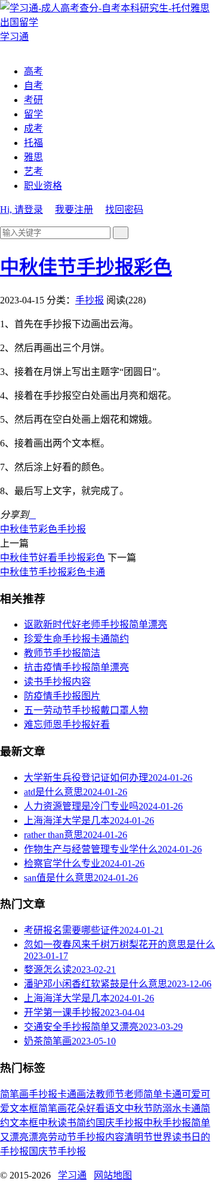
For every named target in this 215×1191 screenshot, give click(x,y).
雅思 (33, 157)
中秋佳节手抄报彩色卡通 (52, 572)
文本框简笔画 (38, 1108)
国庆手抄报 (119, 1123)
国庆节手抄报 (57, 1151)
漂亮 (38, 1137)
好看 (95, 1108)
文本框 (24, 1123)
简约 (86, 1123)
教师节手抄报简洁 (62, 653)
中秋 (47, 1123)
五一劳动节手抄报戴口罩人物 (86, 710)
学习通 (72, 1175)
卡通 (66, 1094)
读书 (66, 1123)
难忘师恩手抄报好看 (67, 724)
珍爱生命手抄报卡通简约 (76, 639)
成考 (33, 128)
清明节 (138, 1137)
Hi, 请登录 (21, 209)
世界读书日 (177, 1137)
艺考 (33, 171)
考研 (33, 100)
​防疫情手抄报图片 (62, 696)
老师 (133, 1094)
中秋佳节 (19, 529)
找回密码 (124, 209)
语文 (114, 1108)
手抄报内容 (100, 1137)
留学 (33, 114)
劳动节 (62, 1137)
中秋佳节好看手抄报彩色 (52, 558)
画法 (86, 1094)
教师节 (110, 1094)
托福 (33, 143)
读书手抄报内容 (57, 682)
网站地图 (113, 1175)
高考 (33, 71)
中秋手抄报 (167, 1123)
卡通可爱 (181, 1094)
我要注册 (74, 209)
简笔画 (14, 1094)
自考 (33, 85)
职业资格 (43, 186)
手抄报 (89, 300)
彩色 (47, 529)
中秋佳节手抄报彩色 (86, 267)
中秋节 (138, 1108)
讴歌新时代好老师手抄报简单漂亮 (95, 624)
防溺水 (167, 1108)
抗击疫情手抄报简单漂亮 (76, 667)
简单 (152, 1094)
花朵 (76, 1108)
